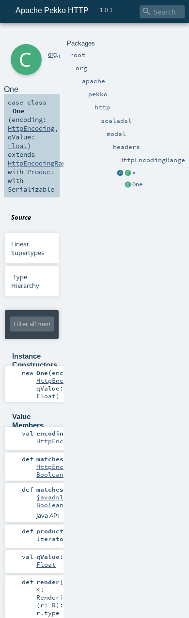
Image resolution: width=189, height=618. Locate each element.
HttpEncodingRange (41, 163)
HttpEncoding (31, 128)
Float (17, 145)
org (52, 54)
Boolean (49, 474)
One (137, 184)
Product (40, 171)
